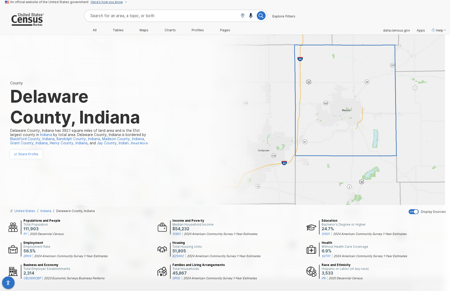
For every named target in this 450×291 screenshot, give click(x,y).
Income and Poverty (188, 220)
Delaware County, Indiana (75, 211)
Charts (170, 30)
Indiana (45, 211)
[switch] (428, 211)
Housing (178, 243)
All (95, 30)
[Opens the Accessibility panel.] (8, 282)
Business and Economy (40, 265)
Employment (33, 243)
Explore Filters (283, 16)
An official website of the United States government (49, 2)
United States (24, 211)
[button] (242, 16)
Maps (144, 30)
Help (439, 30)
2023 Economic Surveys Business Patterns (74, 278)
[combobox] (176, 15)
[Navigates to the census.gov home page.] (22, 24)
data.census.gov (396, 30)
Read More (139, 143)
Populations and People (41, 220)
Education (329, 220)
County (16, 83)
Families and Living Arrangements (198, 265)
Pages (225, 30)
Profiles (198, 30)
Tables (118, 30)
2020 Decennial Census (47, 234)
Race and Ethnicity (336, 265)
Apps (421, 30)
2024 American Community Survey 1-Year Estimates (220, 234)
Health (327, 243)
